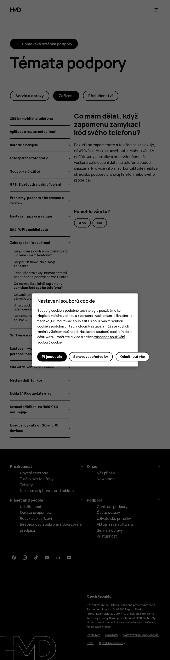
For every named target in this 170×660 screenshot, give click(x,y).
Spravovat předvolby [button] (90, 356)
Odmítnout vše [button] (132, 356)
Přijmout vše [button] (52, 356)
